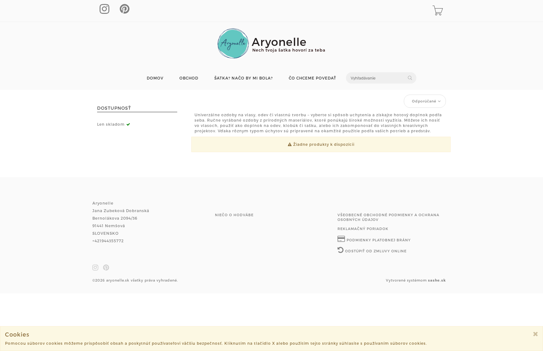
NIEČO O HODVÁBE (234, 215)
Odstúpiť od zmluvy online (375, 251)
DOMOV (155, 78)
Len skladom (111, 124)
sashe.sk (437, 280)
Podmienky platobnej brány (378, 240)
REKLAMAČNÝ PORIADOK (362, 229)
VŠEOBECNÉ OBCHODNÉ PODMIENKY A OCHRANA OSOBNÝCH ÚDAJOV (388, 217)
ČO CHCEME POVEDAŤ (312, 78)
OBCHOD (188, 78)
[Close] (535, 334)
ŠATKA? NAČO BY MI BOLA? (243, 78)
